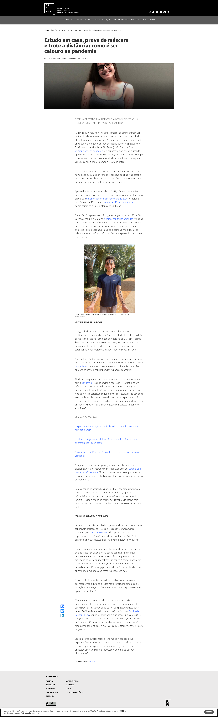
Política (66, 20)
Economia (151, 20)
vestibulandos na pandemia (89, 150)
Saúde (114, 20)
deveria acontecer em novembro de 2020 (107, 198)
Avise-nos (92, 662)
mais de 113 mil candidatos (119, 202)
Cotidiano (87, 20)
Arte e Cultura (76, 20)
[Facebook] (62, 606)
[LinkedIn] (62, 615)
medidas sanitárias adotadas (118, 218)
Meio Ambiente (123, 20)
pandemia (86, 382)
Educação (106, 20)
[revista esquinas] (61, 9)
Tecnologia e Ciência (138, 20)
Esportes (96, 20)
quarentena (81, 366)
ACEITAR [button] (209, 712)
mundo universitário (98, 532)
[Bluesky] (62, 611)
